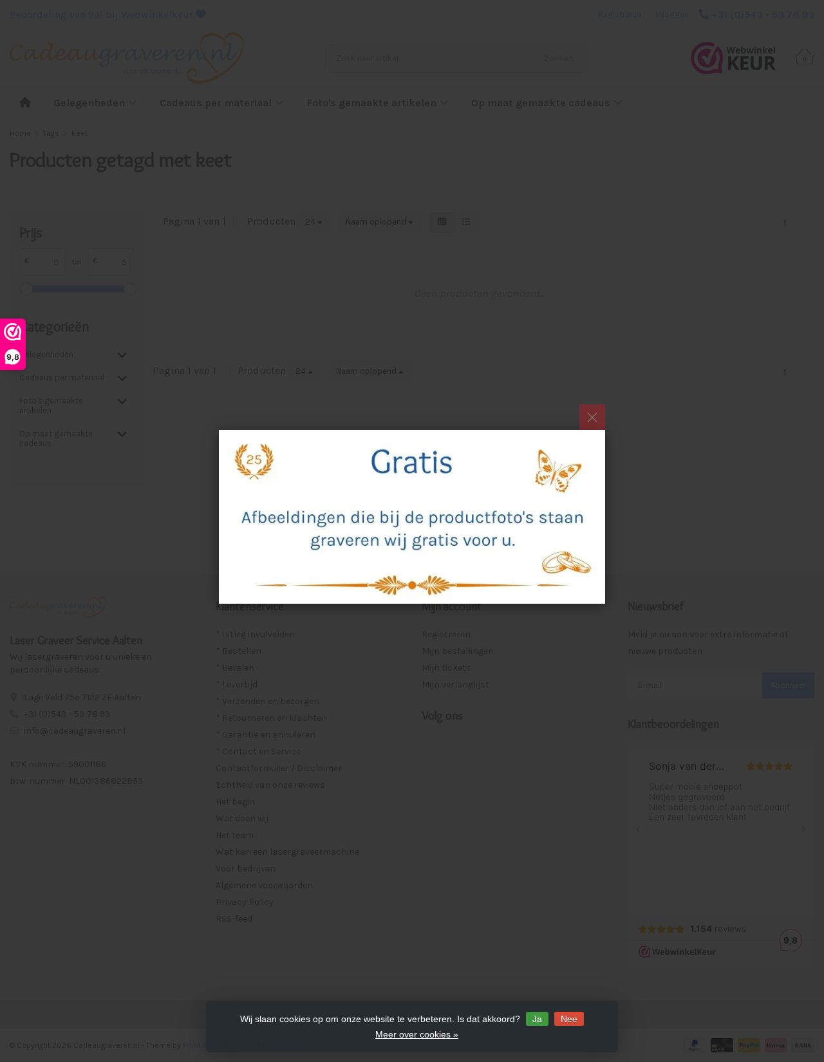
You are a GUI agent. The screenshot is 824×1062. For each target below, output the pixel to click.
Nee (569, 1019)
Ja (537, 1019)
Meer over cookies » (416, 1034)
